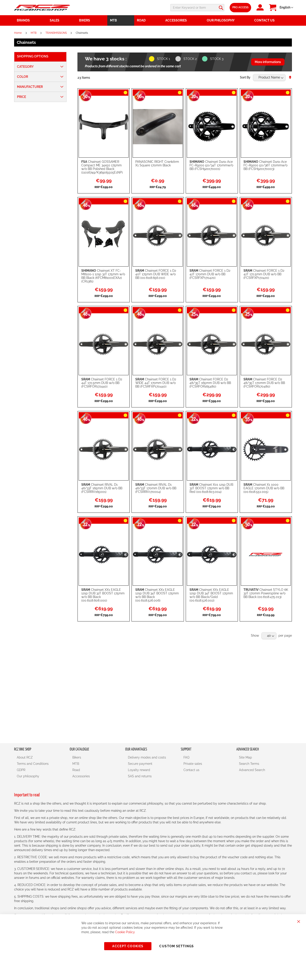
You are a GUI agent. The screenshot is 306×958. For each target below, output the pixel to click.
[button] (286, 7)
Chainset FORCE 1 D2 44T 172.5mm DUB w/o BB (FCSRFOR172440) (101, 382)
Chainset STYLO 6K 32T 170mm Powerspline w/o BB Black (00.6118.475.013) (266, 593)
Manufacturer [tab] (30, 87)
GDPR (21, 770)
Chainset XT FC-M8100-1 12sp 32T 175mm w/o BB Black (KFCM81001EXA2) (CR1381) (103, 276)
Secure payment (140, 763)
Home (18, 32)
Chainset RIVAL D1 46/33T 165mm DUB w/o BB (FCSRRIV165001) (101, 488)
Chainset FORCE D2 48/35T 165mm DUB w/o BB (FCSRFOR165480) (210, 382)
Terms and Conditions (33, 763)
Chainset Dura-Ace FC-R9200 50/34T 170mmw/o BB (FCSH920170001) (211, 165)
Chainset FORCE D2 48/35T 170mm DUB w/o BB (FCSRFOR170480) (264, 382)
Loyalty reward (139, 770)
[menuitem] (62, 20)
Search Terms (249, 763)
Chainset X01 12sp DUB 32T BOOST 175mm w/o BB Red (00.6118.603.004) (211, 488)
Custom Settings (176, 946)
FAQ (186, 757)
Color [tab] (22, 76)
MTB (34, 32)
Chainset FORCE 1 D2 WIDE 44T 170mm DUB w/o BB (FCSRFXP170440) (155, 382)
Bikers (76, 757)
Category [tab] (25, 66)
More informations (268, 62)
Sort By (245, 77)
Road (76, 770)
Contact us (191, 770)
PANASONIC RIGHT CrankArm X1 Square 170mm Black (157, 163)
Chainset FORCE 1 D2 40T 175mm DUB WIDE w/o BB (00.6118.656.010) (155, 274)
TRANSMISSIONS (56, 32)
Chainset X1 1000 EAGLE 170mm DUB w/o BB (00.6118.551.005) (264, 488)
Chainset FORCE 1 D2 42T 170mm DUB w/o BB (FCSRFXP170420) (210, 274)
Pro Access (240, 7)
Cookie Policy (125, 932)
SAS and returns (140, 776)
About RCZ (25, 757)
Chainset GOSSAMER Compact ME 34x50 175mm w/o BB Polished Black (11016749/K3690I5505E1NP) (102, 167)
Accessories (81, 776)
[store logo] (42, 7)
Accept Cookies (127, 946)
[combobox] (197, 7)
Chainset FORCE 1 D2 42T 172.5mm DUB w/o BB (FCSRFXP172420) (264, 274)
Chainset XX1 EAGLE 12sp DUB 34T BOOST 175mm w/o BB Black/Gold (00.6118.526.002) (211, 595)
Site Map (245, 757)
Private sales (192, 763)
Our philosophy (28, 776)
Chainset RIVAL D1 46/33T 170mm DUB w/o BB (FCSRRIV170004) (155, 488)
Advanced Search (252, 770)
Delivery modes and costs (147, 757)
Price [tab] (21, 97)
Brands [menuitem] (23, 20)
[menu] (153, 20)
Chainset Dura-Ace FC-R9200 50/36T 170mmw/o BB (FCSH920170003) (265, 165)
